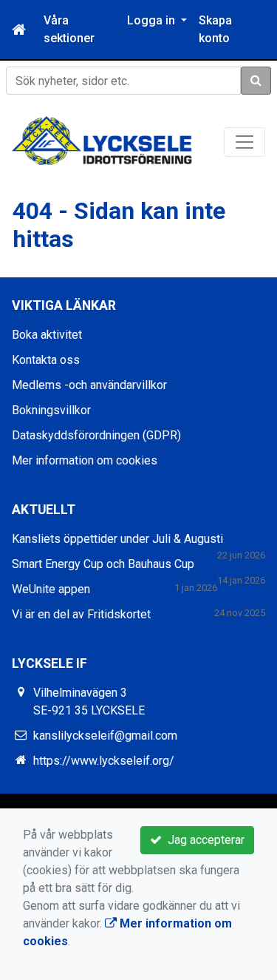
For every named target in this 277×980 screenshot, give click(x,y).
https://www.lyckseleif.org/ (103, 761)
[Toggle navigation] (244, 142)
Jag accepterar (203, 840)
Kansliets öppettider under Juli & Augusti (117, 539)
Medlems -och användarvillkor (89, 385)
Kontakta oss (46, 360)
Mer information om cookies (84, 460)
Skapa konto (215, 29)
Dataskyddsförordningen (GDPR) (96, 435)
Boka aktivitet (47, 335)
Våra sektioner (69, 29)
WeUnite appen (51, 589)
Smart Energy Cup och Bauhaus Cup (103, 564)
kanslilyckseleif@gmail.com (105, 736)
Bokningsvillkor (51, 410)
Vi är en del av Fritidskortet (81, 614)
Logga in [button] (152, 20)
